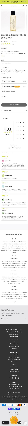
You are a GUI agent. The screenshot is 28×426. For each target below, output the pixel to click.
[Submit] (25, 318)
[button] (20, 122)
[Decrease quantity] (2, 99)
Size (2, 60)
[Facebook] (9, 378)
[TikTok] (18, 378)
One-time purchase (9, 81)
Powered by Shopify (14, 414)
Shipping (3, 51)
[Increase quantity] (7, 99)
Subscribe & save (11, 86)
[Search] (23, 5)
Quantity (4, 96)
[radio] (2, 81)
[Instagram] (12, 378)
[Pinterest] (15, 378)
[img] (5, 44)
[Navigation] (1, 5)
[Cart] (26, 5)
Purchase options (6, 77)
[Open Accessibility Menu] (19, 422)
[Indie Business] (14, 424)
